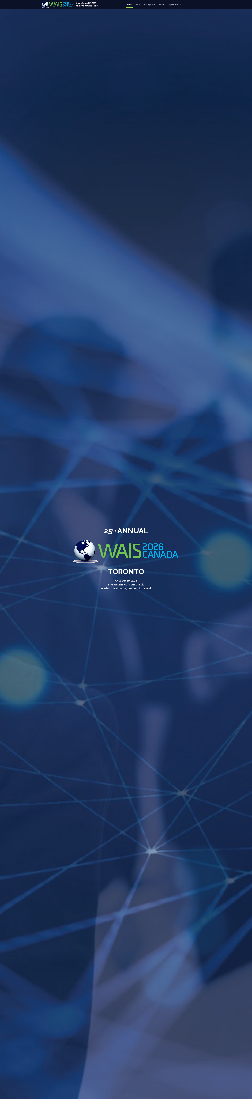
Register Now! (174, 5)
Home (129, 5)
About (137, 5)
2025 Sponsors (149, 5)
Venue (162, 5)
